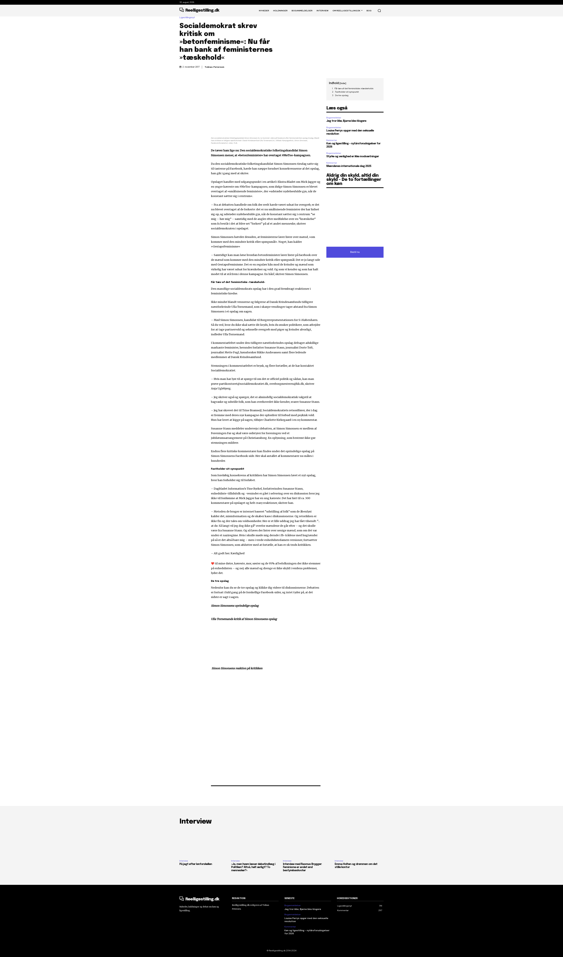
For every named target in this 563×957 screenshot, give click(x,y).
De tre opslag (341, 95)
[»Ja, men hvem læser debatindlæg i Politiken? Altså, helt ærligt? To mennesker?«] (255, 842)
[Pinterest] (196, 81)
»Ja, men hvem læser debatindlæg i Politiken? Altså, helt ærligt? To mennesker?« (253, 867)
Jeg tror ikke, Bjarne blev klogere (346, 121)
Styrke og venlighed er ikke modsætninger (352, 156)
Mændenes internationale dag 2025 (348, 166)
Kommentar (331, 140)
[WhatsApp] (203, 81)
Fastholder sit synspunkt (347, 91)
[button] (379, 10)
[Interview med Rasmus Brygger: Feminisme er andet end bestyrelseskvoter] (307, 842)
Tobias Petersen (214, 67)
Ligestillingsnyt (187, 17)
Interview (183, 861)
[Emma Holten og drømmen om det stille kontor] (359, 842)
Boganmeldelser (333, 117)
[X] (189, 81)
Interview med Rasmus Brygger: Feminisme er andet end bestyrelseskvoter (302, 867)
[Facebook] (182, 81)
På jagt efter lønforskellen (195, 864)
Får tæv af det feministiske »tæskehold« (354, 88)
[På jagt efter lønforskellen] (203, 842)
